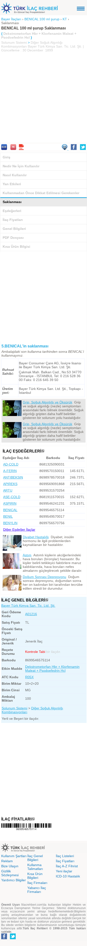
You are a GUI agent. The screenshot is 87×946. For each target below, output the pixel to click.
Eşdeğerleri (12, 211)
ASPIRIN (9, 503)
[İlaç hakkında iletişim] (65, 149)
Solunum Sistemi (14, 42)
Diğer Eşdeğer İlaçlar (19, 529)
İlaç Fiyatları (13, 220)
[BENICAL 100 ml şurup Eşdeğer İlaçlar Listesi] (42, 451)
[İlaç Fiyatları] (33, 819)
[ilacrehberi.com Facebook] (4, 938)
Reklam (7, 861)
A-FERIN (10, 471)
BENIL (8, 516)
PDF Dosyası (13, 238)
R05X (29, 677)
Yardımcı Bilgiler (13, 880)
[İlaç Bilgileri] (46, 600)
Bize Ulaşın (9, 866)
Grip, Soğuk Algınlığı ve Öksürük (47, 402)
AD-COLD (10, 464)
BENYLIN (10, 523)
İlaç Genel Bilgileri (35, 858)
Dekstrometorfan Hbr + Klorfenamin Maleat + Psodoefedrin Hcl (52, 668)
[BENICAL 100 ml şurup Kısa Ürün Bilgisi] (4, 149)
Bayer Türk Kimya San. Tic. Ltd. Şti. (28, 605)
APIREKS (10, 484)
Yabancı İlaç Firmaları (36, 890)
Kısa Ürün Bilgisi (16, 246)
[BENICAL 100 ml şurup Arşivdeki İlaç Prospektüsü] (13, 149)
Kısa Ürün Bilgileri (35, 876)
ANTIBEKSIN (13, 477)
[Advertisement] (43, 98)
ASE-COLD (11, 497)
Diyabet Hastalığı (36, 537)
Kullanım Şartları (14, 856)
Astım (27, 555)
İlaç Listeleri (65, 856)
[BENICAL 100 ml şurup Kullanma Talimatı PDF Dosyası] (21, 149)
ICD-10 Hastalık (68, 876)
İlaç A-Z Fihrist (67, 866)
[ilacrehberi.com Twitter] (13, 938)
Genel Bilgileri (14, 229)
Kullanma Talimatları (35, 867)
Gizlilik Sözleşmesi (10, 873)
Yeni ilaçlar (64, 871)
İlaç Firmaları (37, 883)
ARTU (7, 490)
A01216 (31, 614)
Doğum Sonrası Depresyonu (44, 577)
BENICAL (10, 510)
